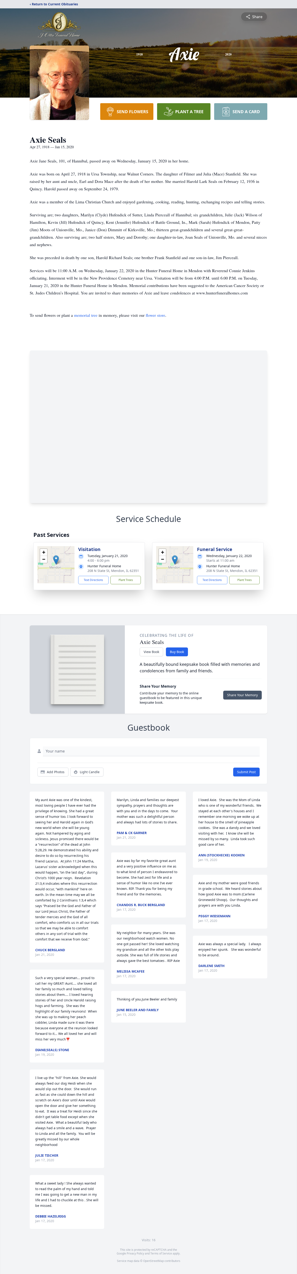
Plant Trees (126, 580)
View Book (151, 652)
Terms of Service (161, 1253)
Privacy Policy (135, 1253)
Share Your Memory (242, 695)
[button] (56, 560)
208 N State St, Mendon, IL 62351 (113, 570)
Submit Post (246, 772)
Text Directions (93, 580)
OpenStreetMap (153, 1261)
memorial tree (85, 315)
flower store (155, 315)
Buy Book (177, 652)
